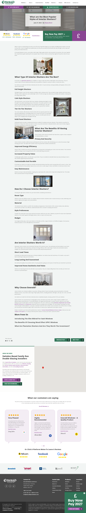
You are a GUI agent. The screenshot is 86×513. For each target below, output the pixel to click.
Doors (30, 3)
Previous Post (60, 340)
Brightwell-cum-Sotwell (64, 303)
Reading (29, 364)
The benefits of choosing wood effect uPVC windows (36, 322)
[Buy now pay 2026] (75, 502)
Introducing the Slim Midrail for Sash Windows (34, 319)
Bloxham (56, 303)
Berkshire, (17, 365)
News (53, 492)
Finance (60, 3)
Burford (16, 304)
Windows (23, 3)
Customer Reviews (56, 486)
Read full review (12, 429)
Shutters (53, 3)
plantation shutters (26, 81)
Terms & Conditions (7, 509)
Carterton (21, 304)
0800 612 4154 (35, 493)
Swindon (78, 490)
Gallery (53, 488)
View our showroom (10, 384)
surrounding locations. (18, 367)
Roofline (47, 3)
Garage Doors (68, 490)
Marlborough (12, 365)
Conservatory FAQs (56, 490)
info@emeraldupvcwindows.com (31, 494)
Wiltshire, (24, 364)
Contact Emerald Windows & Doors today (51, 310)
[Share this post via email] (5, 341)
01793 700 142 (26, 493)
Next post (76, 340)
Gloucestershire (24, 365)
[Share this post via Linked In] (11, 341)
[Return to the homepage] (8, 3)
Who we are (67, 3)
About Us (54, 484)
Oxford (78, 486)
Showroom (54, 482)
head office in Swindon (10, 362)
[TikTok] (13, 486)
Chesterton (28, 304)
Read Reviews (35, 36)
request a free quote (20, 311)
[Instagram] (10, 486)
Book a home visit (9, 380)
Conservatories (39, 3)
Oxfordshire (5, 367)
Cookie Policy (17, 509)
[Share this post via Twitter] (9, 341)
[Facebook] (6, 486)
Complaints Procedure (8, 510)
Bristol (6, 365)
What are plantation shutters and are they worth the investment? (42, 326)
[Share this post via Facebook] (7, 341)
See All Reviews (43, 406)
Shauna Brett (48, 23)
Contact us (75, 3)
